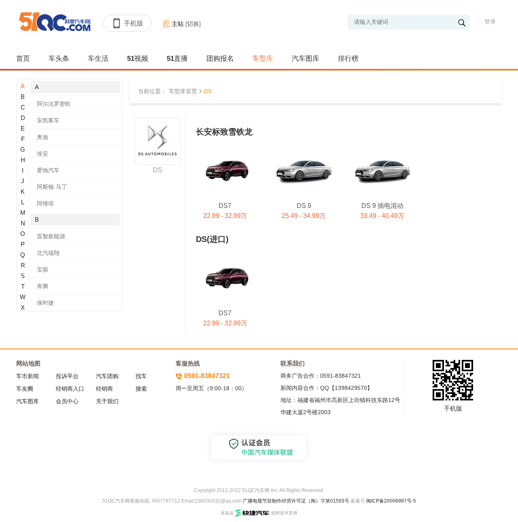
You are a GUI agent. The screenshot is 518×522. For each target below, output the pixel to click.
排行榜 (348, 58)
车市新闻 (27, 376)
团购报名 (220, 58)
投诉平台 (67, 376)
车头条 (59, 58)
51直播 (177, 58)
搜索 (141, 388)
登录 (490, 21)
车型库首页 (183, 91)
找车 (141, 376)
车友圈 (24, 388)
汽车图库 (305, 58)
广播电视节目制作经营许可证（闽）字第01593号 (296, 501)
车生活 (98, 58)
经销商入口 (70, 388)
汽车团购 (107, 376)
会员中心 (67, 401)
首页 (23, 58)
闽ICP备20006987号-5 (391, 501)
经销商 (104, 388)
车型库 (263, 58)
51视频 (137, 58)
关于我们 (107, 401)
